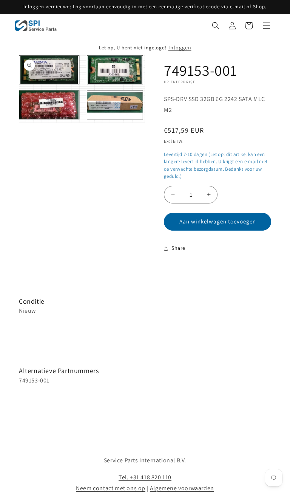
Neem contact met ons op (110, 488)
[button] (215, 25)
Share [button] (178, 248)
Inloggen (179, 47)
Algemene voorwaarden (182, 488)
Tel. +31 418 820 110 (145, 477)
